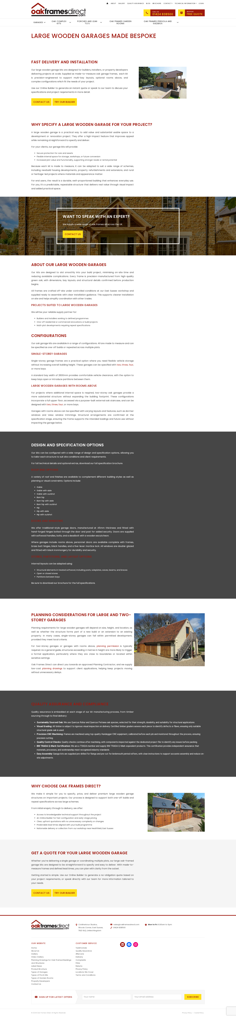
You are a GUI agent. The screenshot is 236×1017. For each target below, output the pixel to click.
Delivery (79, 957)
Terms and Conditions (85, 975)
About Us (35, 951)
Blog (148, 3)
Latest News (36, 966)
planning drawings (52, 668)
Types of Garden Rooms (42, 978)
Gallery (121, 3)
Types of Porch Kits (39, 975)
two (119, 364)
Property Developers (40, 981)
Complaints (81, 960)
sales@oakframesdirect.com (126, 924)
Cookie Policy (199, 1013)
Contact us (41, 102)
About (113, 3)
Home (107, 3)
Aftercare (80, 954)
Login (201, 3)
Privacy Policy (82, 969)
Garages (38, 22)
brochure (63, 583)
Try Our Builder (64, 102)
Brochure (157, 3)
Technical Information (185, 3)
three (125, 364)
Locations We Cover (85, 972)
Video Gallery (37, 957)
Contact (167, 3)
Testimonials (81, 948)
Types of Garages (39, 972)
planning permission (108, 646)
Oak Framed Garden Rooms (121, 22)
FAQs (78, 963)
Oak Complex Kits (59, 22)
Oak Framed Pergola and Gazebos (158, 22)
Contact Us (36, 984)
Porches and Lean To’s (87, 22)
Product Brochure (39, 969)
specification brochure (110, 463)
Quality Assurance (135, 3)
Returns (79, 966)
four (131, 364)
